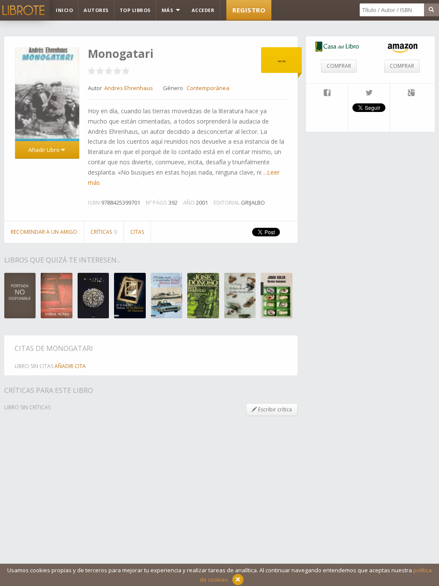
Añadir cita (70, 366)
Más (168, 10)
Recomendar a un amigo (44, 232)
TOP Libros (135, 10)
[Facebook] (327, 93)
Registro (248, 10)
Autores (96, 10)
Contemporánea (207, 88)
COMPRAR (339, 65)
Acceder (203, 10)
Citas (137, 232)
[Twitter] (369, 93)
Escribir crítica (274, 409)
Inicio (64, 10)
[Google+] (411, 93)
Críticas (103, 232)
